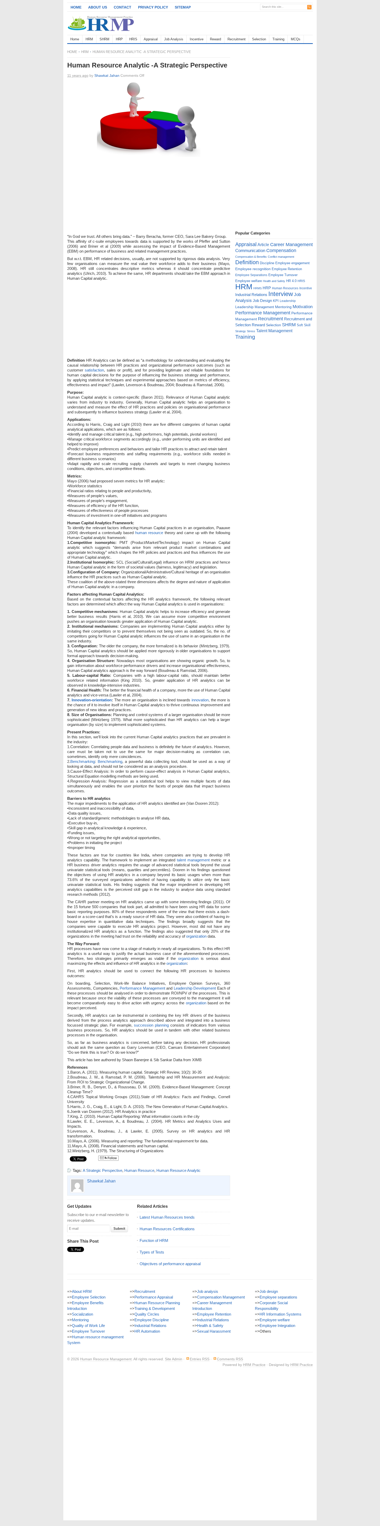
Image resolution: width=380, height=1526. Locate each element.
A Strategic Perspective (102, 1170)
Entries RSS (199, 1359)
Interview (280, 293)
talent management (193, 860)
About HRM (82, 1291)
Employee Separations (251, 275)
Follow (112, 1158)
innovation (200, 700)
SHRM (104, 39)
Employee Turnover (283, 275)
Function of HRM (154, 1240)
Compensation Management (221, 1297)
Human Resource (139, 1170)
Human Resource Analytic (178, 1170)
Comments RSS (230, 1359)
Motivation (303, 306)
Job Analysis (173, 39)
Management (264, 307)
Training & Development (154, 1308)
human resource (149, 532)
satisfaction (94, 370)
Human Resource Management (106, 1359)
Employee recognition (253, 269)
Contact (122, 7)
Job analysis (207, 1291)
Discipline (267, 263)
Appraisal (151, 39)
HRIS (133, 39)
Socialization (82, 1314)
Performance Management (142, 988)
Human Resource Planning (157, 1303)
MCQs (295, 39)
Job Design (262, 300)
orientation (102, 700)
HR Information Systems (280, 1314)
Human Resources (285, 288)
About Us (97, 7)
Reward (215, 39)
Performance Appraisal (153, 1297)
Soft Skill (303, 325)
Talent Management (274, 331)
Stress (251, 331)
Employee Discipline (151, 1320)
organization (196, 936)
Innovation (81, 700)
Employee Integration (277, 1325)
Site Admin (173, 1359)
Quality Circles (146, 1314)
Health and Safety (274, 281)
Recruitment (236, 39)
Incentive (196, 39)
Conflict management (281, 256)
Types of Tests (152, 1252)
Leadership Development (195, 988)
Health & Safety (210, 1325)
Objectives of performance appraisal (170, 1264)
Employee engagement (292, 263)
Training (278, 39)
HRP (119, 39)
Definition (247, 262)
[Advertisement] (252, 23)
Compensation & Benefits (251, 256)
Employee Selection (88, 1297)
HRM (89, 39)
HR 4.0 (291, 281)
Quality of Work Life (88, 1325)
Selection (259, 39)
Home (76, 7)
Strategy (240, 331)
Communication (250, 250)
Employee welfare (248, 281)
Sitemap (183, 7)
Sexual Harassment (214, 1331)
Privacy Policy (153, 7)
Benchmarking (82, 761)
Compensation (281, 250)
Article (263, 244)
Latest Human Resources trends (167, 1217)
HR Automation (147, 1331)
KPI (276, 301)
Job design (269, 1291)
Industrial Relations (251, 295)
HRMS (257, 288)
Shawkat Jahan (106, 75)
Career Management (291, 244)
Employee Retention (287, 269)
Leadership (288, 301)
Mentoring (283, 307)
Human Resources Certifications (167, 1229)
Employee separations (278, 1297)
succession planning (151, 1025)
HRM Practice (254, 1365)
